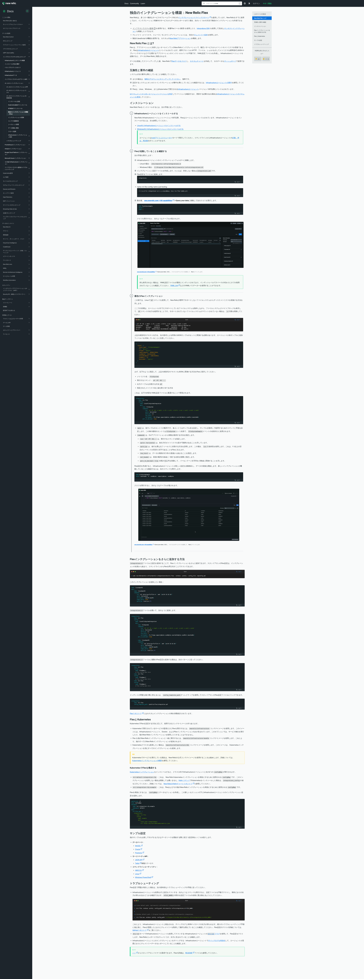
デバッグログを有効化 (216, 940)
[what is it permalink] (155, 43)
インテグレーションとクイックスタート (193, 17)
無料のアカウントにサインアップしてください (162, 79)
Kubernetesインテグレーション (142, 772)
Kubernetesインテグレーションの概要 (147, 760)
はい (257, 59)
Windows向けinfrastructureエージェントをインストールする (160, 129)
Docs (126, 3)
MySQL (138, 846)
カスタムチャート (197, 61)
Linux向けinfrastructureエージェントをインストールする (159, 125)
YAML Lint (174, 285)
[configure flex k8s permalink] (158, 768)
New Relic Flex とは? (260, 18)
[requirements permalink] (154, 70)
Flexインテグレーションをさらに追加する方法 (262, 31)
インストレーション (260, 26)
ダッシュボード (230, 61)
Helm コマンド (184, 780)
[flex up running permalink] (168, 151)
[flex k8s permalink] (152, 719)
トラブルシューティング (261, 44)
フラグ (214, 934)
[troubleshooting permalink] (160, 883)
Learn (143, 3)
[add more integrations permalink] (186, 559)
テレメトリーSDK (201, 35)
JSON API (138, 860)
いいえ (266, 59)
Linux (137, 874)
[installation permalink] (155, 102)
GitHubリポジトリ (139, 930)
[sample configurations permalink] (147, 833)
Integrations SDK (203, 28)
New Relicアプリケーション (180, 38)
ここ (134, 953)
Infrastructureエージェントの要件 (219, 82)
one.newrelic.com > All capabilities (158, 200)
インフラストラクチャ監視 (143, 28)
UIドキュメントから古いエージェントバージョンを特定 (151, 94)
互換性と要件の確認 (260, 22)
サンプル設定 (258, 40)
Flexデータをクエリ (179, 61)
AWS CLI (138, 870)
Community (134, 3)
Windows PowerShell (143, 877)
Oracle (137, 849)
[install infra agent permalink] (179, 113)
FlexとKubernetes (259, 36)
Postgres (138, 853)
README (188, 953)
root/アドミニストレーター (161, 138)
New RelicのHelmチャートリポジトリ (178, 784)
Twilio (137, 863)
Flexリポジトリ (136, 713)
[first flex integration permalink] (164, 296)
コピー (238, 182)
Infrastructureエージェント (148, 50)
